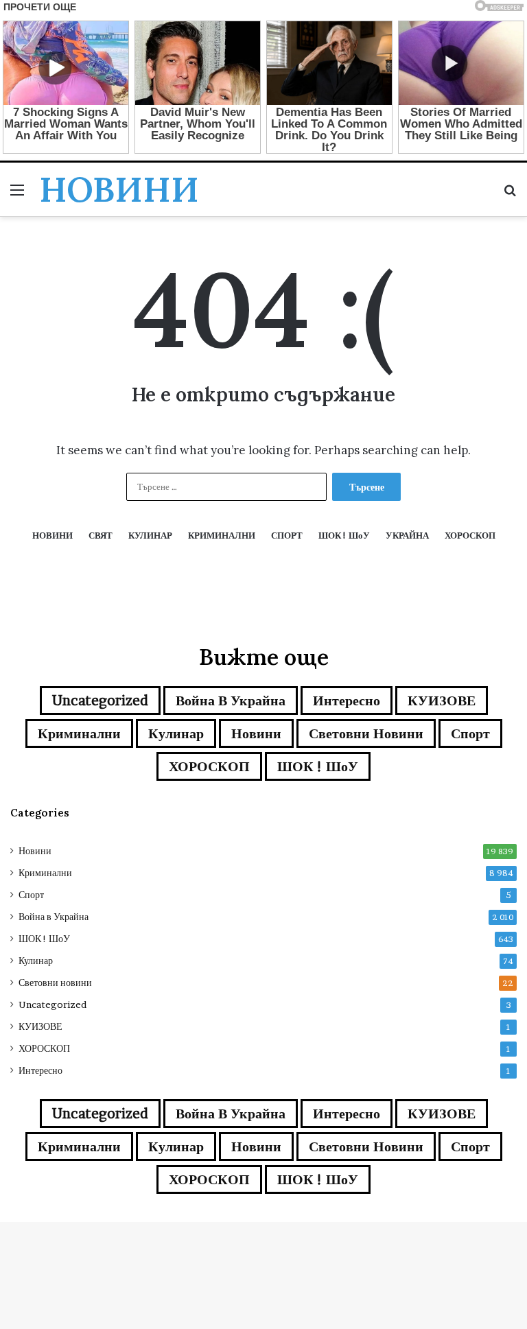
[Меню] (17, 194)
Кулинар (176, 733)
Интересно (346, 700)
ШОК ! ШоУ (317, 766)
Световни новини (366, 733)
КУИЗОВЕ (442, 700)
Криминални (79, 733)
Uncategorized (100, 700)
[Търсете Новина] (510, 194)
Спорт (470, 733)
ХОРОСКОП (209, 766)
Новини (256, 733)
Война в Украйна (230, 700)
